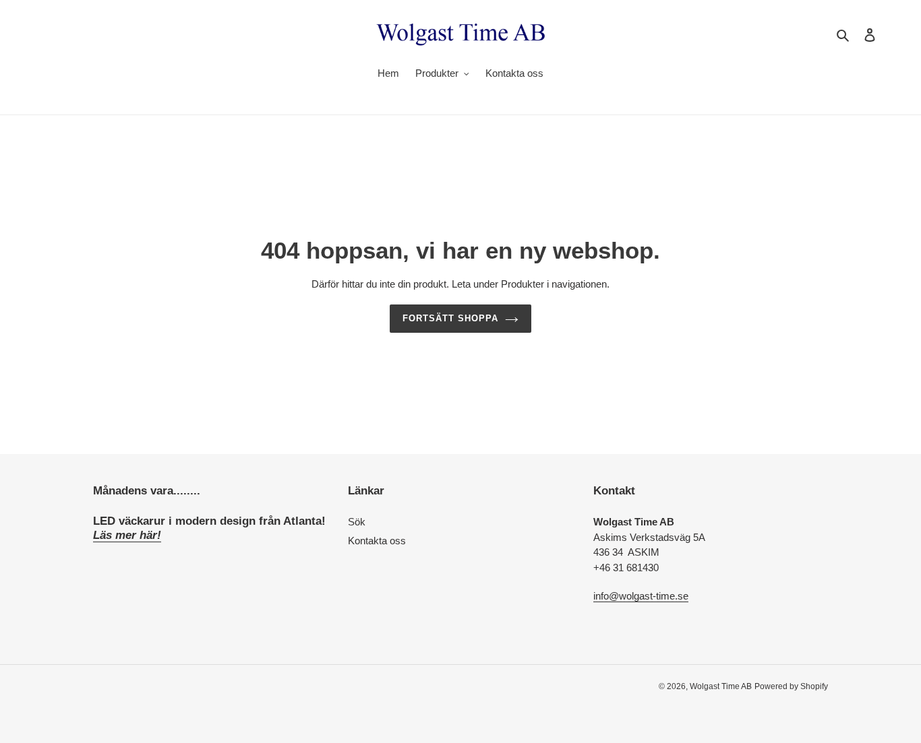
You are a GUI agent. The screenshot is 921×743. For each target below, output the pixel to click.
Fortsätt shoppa (451, 318)
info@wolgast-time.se (640, 596)
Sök (356, 521)
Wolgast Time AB (721, 686)
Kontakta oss (377, 540)
